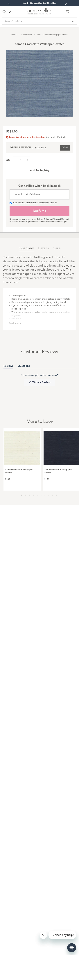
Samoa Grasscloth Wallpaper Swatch (52, 35)
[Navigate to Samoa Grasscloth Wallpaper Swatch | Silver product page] (22, 446)
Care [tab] (56, 248)
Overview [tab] (26, 248)
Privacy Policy (43, 219)
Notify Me (39, 211)
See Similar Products (56, 137)
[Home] (39, 13)
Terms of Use (58, 219)
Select (65, 148)
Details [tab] (43, 248)
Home (14, 35)
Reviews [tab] (8, 366)
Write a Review (43, 383)
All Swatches (26, 35)
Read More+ (15, 323)
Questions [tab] (24, 366)
